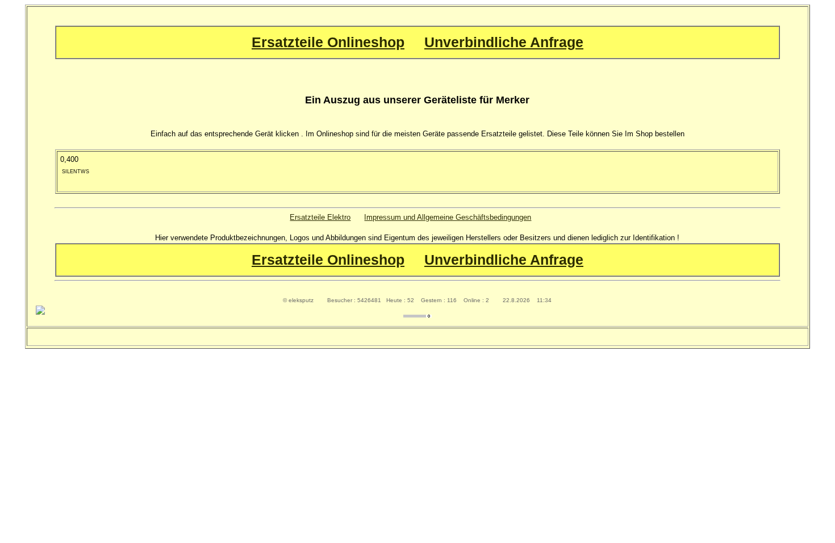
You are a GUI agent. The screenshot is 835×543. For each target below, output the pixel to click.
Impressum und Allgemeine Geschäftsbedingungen (447, 217)
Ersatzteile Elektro (320, 217)
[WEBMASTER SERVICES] (417, 315)
